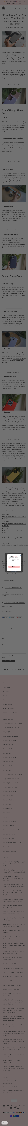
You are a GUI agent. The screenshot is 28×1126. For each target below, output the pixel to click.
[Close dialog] (20, 555)
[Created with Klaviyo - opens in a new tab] (14, 571)
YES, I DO (14, 566)
